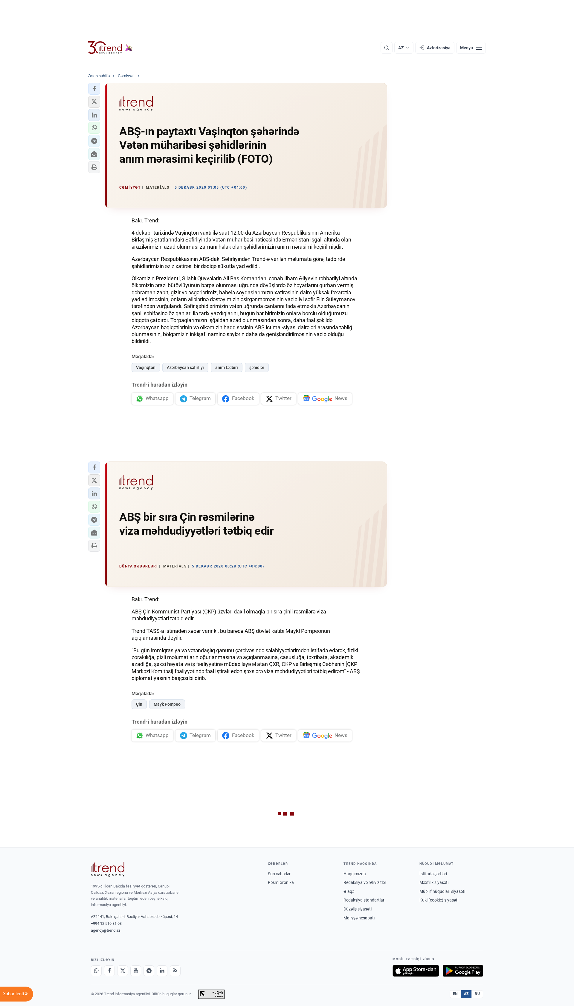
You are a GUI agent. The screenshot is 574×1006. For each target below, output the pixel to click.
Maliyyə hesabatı (359, 918)
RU (477, 994)
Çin (139, 704)
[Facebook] (109, 970)
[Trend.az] (110, 47)
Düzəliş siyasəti (358, 909)
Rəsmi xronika (281, 882)
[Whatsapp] (96, 970)
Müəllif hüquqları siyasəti (442, 891)
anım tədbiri (226, 367)
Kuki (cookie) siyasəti (438, 900)
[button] (94, 88)
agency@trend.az (105, 930)
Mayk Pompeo (167, 704)
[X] (122, 970)
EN (455, 994)
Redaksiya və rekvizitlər (365, 882)
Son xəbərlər (279, 873)
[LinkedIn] (162, 970)
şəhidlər (256, 367)
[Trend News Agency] (107, 869)
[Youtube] (135, 970)
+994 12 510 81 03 (106, 923)
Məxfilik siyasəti (433, 882)
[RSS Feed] (175, 970)
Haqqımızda (355, 873)
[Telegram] (149, 970)
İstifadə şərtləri (433, 873)
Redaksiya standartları (364, 900)
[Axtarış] (387, 48)
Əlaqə (349, 891)
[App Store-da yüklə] (416, 971)
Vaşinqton (145, 367)
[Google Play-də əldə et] (463, 971)
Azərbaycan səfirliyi (185, 367)
